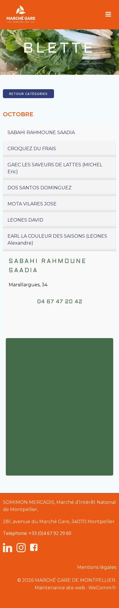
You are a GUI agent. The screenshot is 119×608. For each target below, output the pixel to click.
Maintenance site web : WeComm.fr (75, 587)
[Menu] (108, 14)
